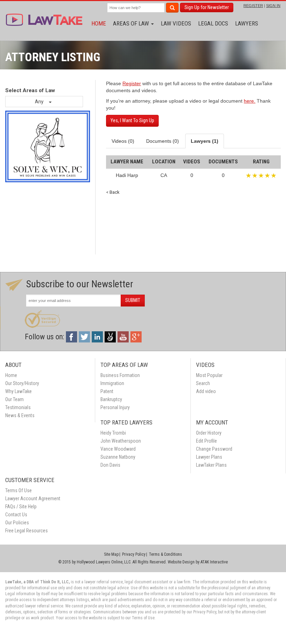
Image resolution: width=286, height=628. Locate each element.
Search (203, 383)
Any (40, 101)
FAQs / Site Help (21, 506)
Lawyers (246, 23)
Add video (206, 391)
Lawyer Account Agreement (32, 498)
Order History (208, 433)
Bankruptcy (111, 399)
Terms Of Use (18, 490)
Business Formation (120, 375)
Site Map (111, 554)
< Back (113, 192)
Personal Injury (115, 407)
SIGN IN (273, 5)
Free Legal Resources (26, 530)
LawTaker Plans (211, 465)
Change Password (214, 449)
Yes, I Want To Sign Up (132, 120)
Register (131, 83)
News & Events (20, 415)
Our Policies (17, 522)
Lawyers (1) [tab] (204, 141)
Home (98, 23)
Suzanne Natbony (117, 457)
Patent (106, 391)
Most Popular (209, 375)
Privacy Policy (133, 554)
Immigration (112, 383)
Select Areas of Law (30, 90)
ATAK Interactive (214, 562)
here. (249, 101)
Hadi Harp (127, 175)
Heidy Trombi (113, 433)
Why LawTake (18, 391)
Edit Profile (206, 441)
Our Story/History (22, 383)
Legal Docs (213, 23)
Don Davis (110, 465)
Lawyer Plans (209, 457)
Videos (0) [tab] (123, 141)
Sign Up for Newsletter (207, 7)
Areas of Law (131, 23)
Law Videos (176, 23)
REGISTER (253, 5)
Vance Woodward (118, 449)
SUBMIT (132, 300)
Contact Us (16, 514)
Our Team (14, 399)
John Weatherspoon (120, 441)
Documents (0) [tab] (162, 141)
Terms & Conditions (165, 554)
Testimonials (18, 407)
